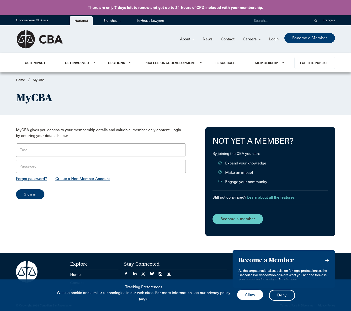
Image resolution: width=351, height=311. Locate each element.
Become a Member (309, 38)
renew (143, 7)
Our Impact (35, 63)
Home (20, 80)
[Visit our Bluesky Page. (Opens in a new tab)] (154, 272)
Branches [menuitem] (110, 21)
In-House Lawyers (150, 21)
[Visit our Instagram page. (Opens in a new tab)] (163, 272)
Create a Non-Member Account (82, 178)
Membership (266, 63)
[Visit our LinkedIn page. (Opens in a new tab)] (137, 272)
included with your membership (233, 7)
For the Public (313, 63)
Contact (227, 39)
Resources (225, 63)
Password (28, 166)
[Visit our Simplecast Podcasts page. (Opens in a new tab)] (169, 272)
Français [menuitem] (329, 20)
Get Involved (77, 63)
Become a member (237, 219)
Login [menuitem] (274, 39)
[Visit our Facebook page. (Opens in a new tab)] (128, 272)
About (185, 39)
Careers (250, 39)
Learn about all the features (271, 197)
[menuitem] (39, 62)
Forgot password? (31, 178)
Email (24, 150)
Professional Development (170, 63)
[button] (316, 20)
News (208, 39)
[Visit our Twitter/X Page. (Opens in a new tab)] (145, 272)
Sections (116, 63)
